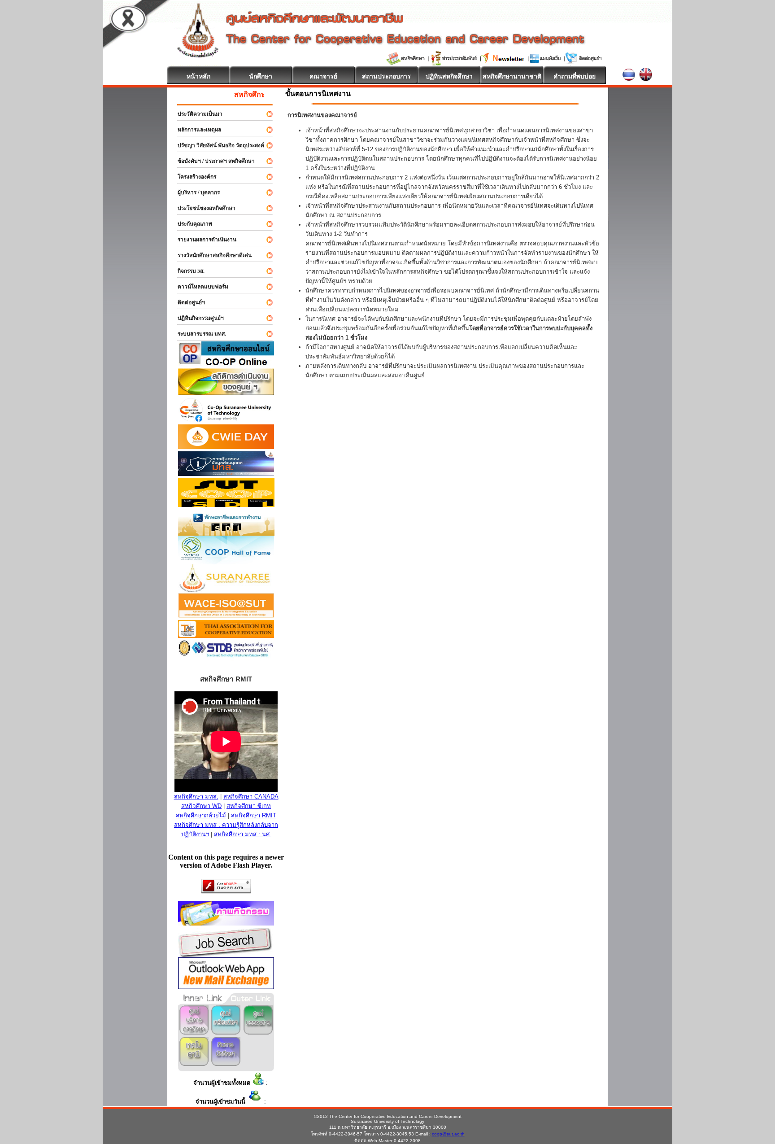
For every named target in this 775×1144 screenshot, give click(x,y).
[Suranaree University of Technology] (226, 504)
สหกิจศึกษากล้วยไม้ (201, 815)
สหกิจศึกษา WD (201, 806)
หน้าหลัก (198, 76)
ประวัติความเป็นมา (196, 114)
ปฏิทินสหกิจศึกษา (449, 76)
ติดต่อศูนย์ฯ (187, 302)
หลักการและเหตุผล (195, 130)
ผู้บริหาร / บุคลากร (195, 192)
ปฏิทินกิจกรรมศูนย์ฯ (197, 318)
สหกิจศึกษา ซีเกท (248, 806)
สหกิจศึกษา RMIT (253, 815)
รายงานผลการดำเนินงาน (203, 239)
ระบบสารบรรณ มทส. (198, 334)
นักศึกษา (260, 76)
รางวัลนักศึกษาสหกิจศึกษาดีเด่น (211, 255)
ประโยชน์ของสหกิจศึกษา (202, 208)
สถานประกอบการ (386, 76)
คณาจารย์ (323, 76)
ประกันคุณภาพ (191, 224)
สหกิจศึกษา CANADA (251, 796)
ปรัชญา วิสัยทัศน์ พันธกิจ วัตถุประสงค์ (217, 145)
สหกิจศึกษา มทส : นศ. (242, 834)
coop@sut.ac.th (448, 1133)
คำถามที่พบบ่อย (574, 76)
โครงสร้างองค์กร (193, 177)
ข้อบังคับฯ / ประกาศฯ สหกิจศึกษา (212, 161)
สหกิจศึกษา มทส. (196, 796)
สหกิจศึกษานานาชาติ (512, 76)
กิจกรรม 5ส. (187, 271)
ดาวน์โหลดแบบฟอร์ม (199, 287)
